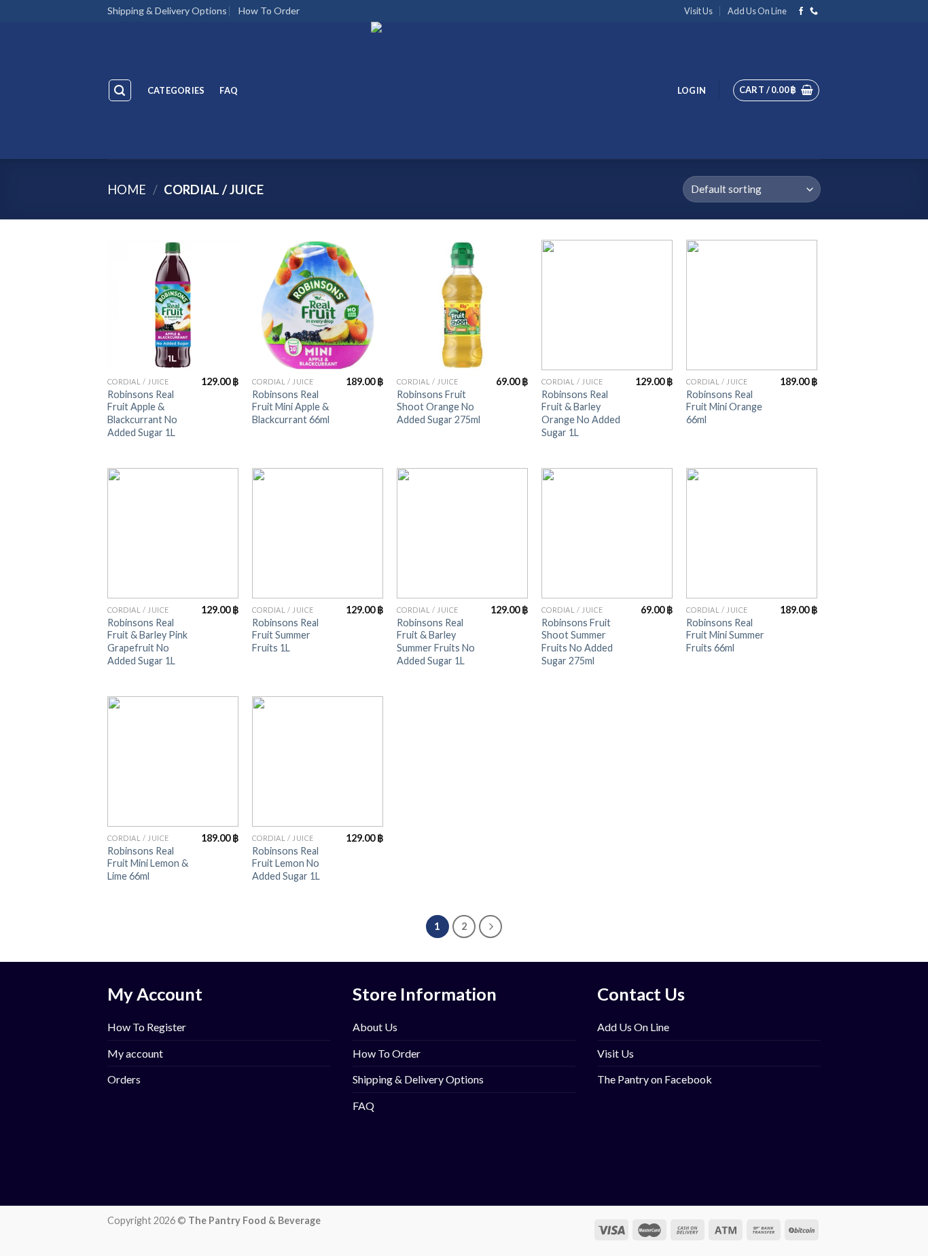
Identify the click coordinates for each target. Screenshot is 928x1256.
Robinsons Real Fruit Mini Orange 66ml (724, 407)
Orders (124, 1079)
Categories (176, 90)
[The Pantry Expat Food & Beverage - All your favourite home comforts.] (464, 90)
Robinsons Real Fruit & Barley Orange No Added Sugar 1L (580, 413)
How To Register (146, 1026)
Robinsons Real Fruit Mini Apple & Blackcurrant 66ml (290, 407)
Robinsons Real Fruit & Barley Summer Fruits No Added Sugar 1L (436, 641)
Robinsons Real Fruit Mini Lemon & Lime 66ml (147, 863)
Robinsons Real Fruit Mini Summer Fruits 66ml (725, 635)
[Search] (120, 90)
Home (126, 189)
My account (135, 1053)
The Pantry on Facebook (654, 1079)
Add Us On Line (757, 10)
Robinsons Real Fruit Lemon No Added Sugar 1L (286, 863)
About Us (375, 1026)
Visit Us (698, 10)
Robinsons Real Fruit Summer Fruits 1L (285, 635)
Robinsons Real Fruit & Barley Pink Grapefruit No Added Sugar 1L (147, 641)
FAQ (228, 90)
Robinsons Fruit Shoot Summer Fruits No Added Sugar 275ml (577, 641)
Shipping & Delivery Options (167, 10)
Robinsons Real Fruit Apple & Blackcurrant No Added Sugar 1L (142, 413)
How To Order (269, 10)
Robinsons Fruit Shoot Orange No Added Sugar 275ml (438, 407)
